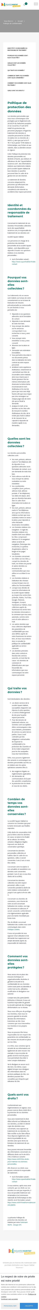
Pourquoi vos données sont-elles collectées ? (18, 57)
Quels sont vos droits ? (16, 90)
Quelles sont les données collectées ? (17, 64)
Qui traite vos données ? (16, 70)
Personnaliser (10, 1306)
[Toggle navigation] (36, 3)
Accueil (20, 21)
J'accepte (29, 1306)
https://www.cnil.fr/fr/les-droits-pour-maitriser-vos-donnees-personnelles (18, 1161)
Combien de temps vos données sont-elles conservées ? (18, 77)
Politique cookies (14, 929)
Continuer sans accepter (9, 1299)
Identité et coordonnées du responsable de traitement (17, 49)
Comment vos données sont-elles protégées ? (19, 84)
